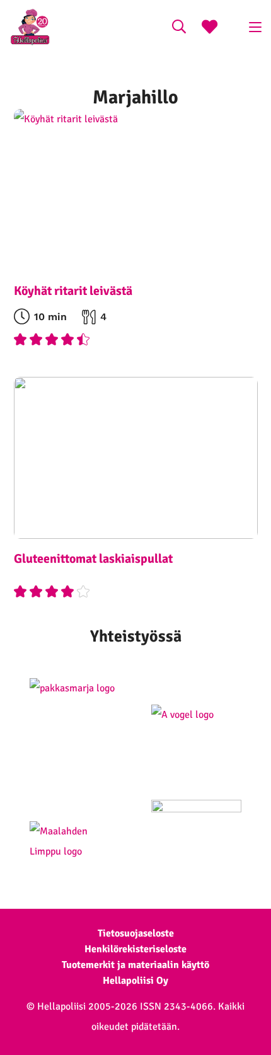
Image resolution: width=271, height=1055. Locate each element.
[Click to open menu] (255, 27)
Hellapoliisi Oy (135, 980)
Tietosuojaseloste (136, 933)
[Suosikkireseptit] (209, 28)
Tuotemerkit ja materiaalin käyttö (135, 965)
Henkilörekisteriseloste (135, 949)
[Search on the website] (179, 28)
